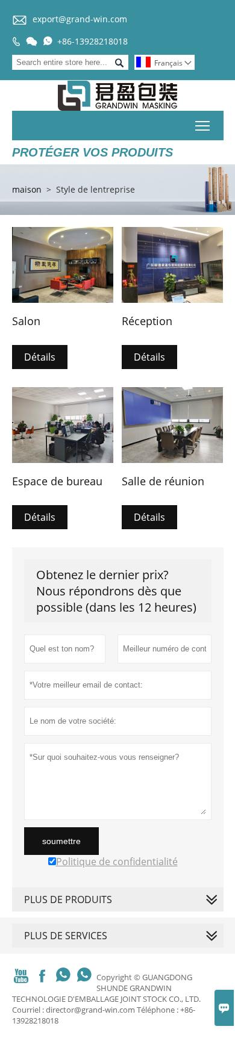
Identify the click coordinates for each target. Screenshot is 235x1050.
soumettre (61, 841)
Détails (39, 357)
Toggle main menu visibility (203, 125)
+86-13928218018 (92, 41)
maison (27, 189)
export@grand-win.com (80, 19)
